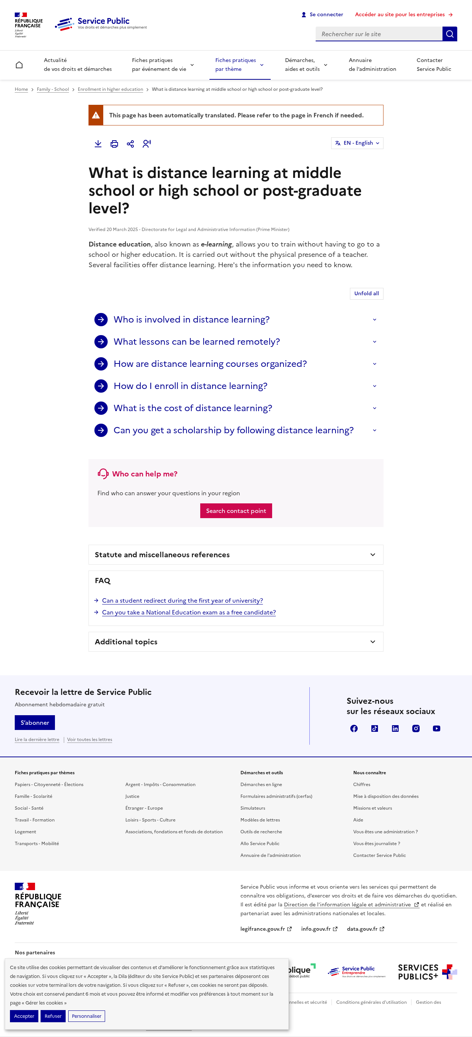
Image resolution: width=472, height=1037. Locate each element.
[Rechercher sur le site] (449, 34)
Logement (25, 831)
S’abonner (35, 722)
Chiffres (361, 784)
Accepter (24, 1016)
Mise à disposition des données (386, 796)
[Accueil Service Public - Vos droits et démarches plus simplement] (102, 31)
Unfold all (366, 293)
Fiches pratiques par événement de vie (159, 64)
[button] (146, 144)
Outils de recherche (261, 831)
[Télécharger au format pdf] (98, 144)
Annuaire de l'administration (270, 855)
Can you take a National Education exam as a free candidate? (189, 612)
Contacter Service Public (434, 64)
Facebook (354, 728)
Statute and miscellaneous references (162, 554)
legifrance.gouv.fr (262, 929)
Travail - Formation (35, 820)
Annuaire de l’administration (372, 64)
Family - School (53, 89)
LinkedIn (395, 728)
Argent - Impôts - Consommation (160, 784)
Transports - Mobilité (37, 843)
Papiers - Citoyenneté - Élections (49, 784)
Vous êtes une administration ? (385, 831)
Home (21, 89)
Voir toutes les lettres (89, 739)
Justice (132, 796)
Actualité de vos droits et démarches (78, 64)
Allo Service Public (260, 843)
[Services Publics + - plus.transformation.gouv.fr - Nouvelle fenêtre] (427, 972)
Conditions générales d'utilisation (371, 1002)
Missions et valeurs (372, 808)
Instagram (416, 728)
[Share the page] (130, 144)
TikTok (374, 728)
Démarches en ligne (261, 784)
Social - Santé (29, 808)
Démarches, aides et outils (302, 64)
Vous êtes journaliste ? (376, 843)
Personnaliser (86, 1016)
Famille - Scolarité (33, 796)
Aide (358, 820)
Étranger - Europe (144, 808)
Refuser (53, 1016)
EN (358, 143)
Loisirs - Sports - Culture (150, 820)
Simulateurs (252, 808)
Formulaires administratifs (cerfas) (276, 796)
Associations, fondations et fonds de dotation (174, 831)
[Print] (114, 144)
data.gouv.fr (362, 929)
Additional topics (126, 641)
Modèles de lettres (260, 820)
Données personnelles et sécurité (292, 1002)
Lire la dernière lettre (37, 739)
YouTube (436, 728)
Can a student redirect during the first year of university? (182, 600)
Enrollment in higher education (110, 89)
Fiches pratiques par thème (235, 64)
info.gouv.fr (316, 929)
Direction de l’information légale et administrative (348, 905)
